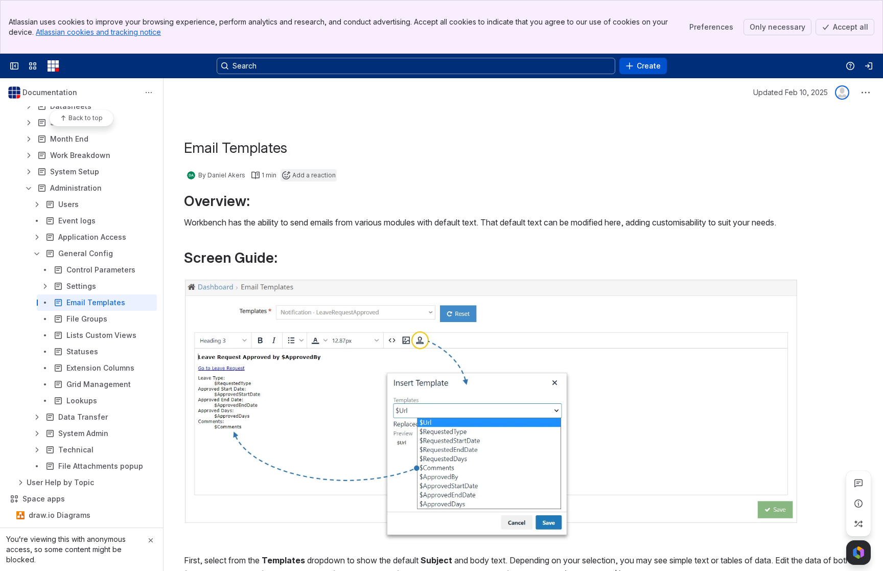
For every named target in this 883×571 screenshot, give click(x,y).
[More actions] (149, 92)
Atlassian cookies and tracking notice (98, 32)
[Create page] (858, 524)
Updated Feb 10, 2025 (790, 92)
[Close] (151, 540)
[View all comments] (858, 483)
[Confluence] (53, 66)
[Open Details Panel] (858, 503)
